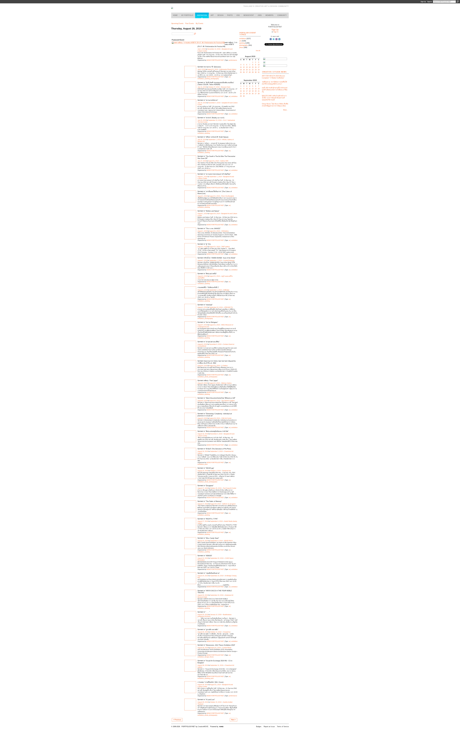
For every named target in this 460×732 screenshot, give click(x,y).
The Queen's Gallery (228, 400)
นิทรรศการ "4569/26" (205, 556)
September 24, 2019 (216, 595)
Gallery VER (224, 161)
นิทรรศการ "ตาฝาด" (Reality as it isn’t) (211, 118)
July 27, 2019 (202, 161)
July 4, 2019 (201, 49)
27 (247, 72)
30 (255, 72)
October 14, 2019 (215, 632)
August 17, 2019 (203, 488)
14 (249, 67)
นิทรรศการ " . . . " (204, 612)
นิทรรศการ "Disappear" (206, 486)
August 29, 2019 (214, 418)
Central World (226, 648)
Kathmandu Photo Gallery (227, 69)
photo (206, 377)
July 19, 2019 (202, 103)
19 (244, 70)
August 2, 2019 (202, 247)
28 (249, 72)
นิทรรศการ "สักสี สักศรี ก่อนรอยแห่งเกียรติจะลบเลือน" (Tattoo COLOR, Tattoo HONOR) (216, 84)
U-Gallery (224, 365)
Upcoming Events (177, 23)
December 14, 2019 (213, 49)
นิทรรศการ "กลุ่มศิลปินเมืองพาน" (209, 573)
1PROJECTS (228, 307)
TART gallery (225, 247)
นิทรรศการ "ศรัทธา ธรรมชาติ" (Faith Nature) (213, 137)
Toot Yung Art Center (229, 488)
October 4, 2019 (215, 471)
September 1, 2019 (214, 139)
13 (247, 67)
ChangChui (226, 632)
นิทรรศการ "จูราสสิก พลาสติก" (208, 629)
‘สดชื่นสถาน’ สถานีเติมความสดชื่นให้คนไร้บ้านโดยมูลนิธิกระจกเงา (274, 83)
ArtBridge (226, 290)
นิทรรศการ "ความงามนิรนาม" (208, 100)
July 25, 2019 (202, 139)
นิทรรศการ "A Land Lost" (206, 699)
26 (244, 72)
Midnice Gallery (226, 383)
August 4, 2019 (202, 307)
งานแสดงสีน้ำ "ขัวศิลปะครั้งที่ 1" (208, 287)
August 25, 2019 (203, 614)
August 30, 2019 (214, 213)
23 (255, 70)
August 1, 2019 (202, 176)
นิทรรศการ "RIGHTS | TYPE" (208, 519)
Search (458, 1)
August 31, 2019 (212, 69)
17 (258, 67)
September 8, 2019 (216, 541)
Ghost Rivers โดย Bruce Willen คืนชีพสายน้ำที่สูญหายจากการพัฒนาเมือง (275, 105)
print (206, 464)
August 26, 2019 (203, 632)
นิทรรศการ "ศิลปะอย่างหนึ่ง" (207, 273)
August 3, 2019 (202, 276)
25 (241, 72)
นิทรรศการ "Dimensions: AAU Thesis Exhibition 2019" (216, 645)
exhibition (201, 79)
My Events (199, 23)
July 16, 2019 (202, 87)
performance (233, 60)
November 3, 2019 (214, 103)
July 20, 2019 (202, 120)
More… (285, 110)
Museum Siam (225, 87)
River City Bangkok (227, 196)
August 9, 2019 (202, 418)
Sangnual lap (226, 471)
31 (258, 72)
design (207, 657)
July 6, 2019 (201, 69)
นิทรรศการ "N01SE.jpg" (206, 468)
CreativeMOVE (203, 726)
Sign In (429, 2)
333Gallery (225, 231)
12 (244, 67)
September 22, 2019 (216, 307)
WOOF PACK (228, 541)
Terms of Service (283, 726)
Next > (233, 720)
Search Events (195, 34)
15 (252, 67)
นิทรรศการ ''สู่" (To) (204, 244)
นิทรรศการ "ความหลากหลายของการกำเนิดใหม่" (214, 174)
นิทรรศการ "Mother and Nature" (208, 211)
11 (241, 67)
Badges (258, 726)
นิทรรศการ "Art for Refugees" (208, 322)
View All (258, 50)
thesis (212, 657)
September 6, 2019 (216, 521)
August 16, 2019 (203, 434)
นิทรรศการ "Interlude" (205, 305)
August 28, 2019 (203, 648)
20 (247, 70)
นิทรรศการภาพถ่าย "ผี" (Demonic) (209, 67)
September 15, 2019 (214, 120)
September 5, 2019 (216, 451)
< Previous (177, 720)
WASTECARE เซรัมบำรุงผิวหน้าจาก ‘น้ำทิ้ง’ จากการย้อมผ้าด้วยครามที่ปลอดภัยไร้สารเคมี (274, 98)
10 (258, 65)
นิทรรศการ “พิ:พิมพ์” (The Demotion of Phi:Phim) (214, 449)
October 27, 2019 (213, 87)
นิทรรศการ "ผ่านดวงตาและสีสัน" (209, 342)
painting (207, 79)
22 (252, 70)
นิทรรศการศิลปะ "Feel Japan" (208, 380)
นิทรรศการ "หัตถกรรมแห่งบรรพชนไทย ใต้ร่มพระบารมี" (216, 398)
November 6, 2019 (215, 344)
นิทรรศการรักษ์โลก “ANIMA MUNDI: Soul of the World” (216, 258)
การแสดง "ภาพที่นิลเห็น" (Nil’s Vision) (210, 682)
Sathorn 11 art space (229, 504)
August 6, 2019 (202, 344)
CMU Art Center (226, 418)
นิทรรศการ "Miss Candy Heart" (208, 538)
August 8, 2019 (202, 383)
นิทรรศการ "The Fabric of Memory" (210, 501)
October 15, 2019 (215, 702)
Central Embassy (228, 260)
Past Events (189, 23)
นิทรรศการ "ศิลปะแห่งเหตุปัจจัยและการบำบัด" (213, 431)
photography (215, 79)
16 (255, 67)
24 (258, 70)
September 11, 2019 (216, 665)
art (229, 77)
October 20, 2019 (215, 488)
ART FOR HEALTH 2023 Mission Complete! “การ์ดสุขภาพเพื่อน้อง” (273, 77)
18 (241, 70)
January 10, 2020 (215, 614)
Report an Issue (269, 726)
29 (252, 72)
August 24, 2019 (203, 541)
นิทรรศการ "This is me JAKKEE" (209, 228)
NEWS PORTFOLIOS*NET (215, 60)
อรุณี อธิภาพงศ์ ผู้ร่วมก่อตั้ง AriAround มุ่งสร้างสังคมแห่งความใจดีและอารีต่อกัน (274, 90)
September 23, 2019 (216, 576)
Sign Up (423, 2)
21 (249, 70)
